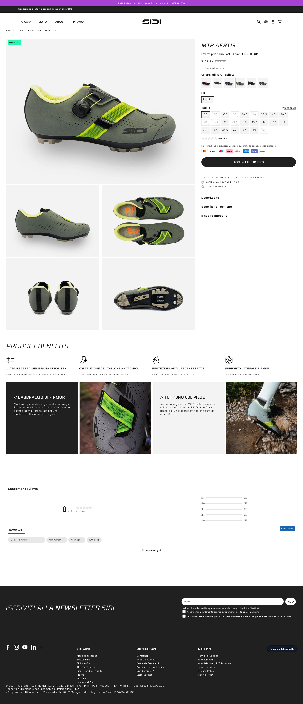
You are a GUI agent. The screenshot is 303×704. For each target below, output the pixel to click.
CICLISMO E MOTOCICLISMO (28, 31)
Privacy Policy (236, 608)
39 (255, 115)
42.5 (235, 123)
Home (8, 31)
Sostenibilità (84, 659)
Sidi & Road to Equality (89, 671)
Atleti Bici (82, 678)
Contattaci (142, 655)
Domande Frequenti (148, 663)
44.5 (273, 122)
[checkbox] (94, 540)
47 (234, 130)
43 (244, 122)
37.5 (225, 114)
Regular (207, 99)
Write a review (287, 528)
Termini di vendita (208, 655)
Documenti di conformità (150, 667)
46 (215, 130)
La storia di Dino (86, 682)
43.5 (254, 122)
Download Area (206, 667)
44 (264, 122)
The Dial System (86, 667)
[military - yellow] (240, 83)
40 (273, 114)
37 (217, 115)
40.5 (283, 114)
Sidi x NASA (83, 663)
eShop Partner (15, 692)
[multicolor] (206, 83)
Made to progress (87, 655)
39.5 (264, 114)
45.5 (205, 130)
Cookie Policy (206, 674)
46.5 (225, 130)
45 (283, 122)
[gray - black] (263, 83)
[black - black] (251, 83)
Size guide (290, 108)
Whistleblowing (206, 659)
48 (244, 130)
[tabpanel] (151, 561)
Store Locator (144, 674)
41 (207, 123)
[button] (27, 21)
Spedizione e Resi (147, 659)
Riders (80, 674)
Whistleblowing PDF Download (215, 663)
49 (254, 130)
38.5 (244, 114)
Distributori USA (145, 671)
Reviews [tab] (16, 530)
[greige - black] (217, 83)
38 (236, 115)
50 (265, 131)
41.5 (216, 123)
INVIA (290, 601)
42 (225, 122)
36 (205, 114)
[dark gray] (229, 83)
